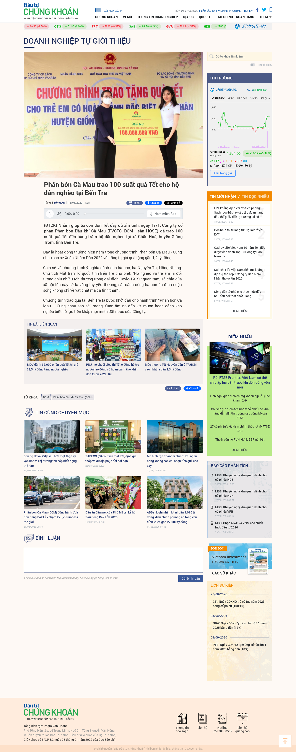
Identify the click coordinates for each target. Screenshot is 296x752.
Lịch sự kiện (222, 585)
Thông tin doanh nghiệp (157, 17)
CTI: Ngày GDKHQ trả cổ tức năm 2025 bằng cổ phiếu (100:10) (239, 603)
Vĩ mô (127, 17)
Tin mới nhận (223, 196)
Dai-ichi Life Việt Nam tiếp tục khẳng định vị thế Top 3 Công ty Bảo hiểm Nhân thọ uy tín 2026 (238, 274)
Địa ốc (188, 17)
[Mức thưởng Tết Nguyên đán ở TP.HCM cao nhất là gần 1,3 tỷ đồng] (172, 345)
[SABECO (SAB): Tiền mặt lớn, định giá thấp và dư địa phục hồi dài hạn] (113, 436)
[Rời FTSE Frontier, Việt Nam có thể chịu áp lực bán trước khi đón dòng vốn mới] (240, 358)
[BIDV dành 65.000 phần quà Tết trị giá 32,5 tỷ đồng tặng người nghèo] (54, 345)
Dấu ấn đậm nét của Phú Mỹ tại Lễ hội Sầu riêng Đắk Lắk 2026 (110, 514)
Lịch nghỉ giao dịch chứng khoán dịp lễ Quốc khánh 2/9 (240, 398)
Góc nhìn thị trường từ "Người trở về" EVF (238, 232)
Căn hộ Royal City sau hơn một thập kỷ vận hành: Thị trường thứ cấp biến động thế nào (50, 461)
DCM (46, 397)
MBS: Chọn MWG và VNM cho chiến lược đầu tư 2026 (239, 525)
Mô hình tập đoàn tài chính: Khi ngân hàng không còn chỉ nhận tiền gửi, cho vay (172, 461)
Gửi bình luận (191, 578)
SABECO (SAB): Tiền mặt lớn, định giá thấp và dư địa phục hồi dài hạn (111, 458)
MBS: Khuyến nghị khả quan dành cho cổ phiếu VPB (241, 509)
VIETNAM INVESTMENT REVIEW (235, 10)
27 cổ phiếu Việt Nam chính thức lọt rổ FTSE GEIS (240, 428)
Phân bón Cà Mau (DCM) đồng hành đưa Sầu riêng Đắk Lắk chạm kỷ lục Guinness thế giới (51, 517)
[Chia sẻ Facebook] (256, 9)
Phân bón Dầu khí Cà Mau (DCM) (73, 397)
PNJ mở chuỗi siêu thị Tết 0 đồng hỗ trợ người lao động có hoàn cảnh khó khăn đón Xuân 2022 (112, 369)
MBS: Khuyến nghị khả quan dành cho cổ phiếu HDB (241, 477)
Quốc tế (205, 17)
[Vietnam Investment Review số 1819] (258, 561)
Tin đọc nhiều (255, 196)
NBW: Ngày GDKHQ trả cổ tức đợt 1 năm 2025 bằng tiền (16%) (240, 625)
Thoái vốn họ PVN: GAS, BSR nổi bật (240, 439)
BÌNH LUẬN (48, 538)
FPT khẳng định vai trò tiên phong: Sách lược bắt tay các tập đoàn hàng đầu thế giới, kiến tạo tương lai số (238, 212)
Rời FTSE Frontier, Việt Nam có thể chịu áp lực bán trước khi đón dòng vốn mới (240, 382)
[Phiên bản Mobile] (269, 9)
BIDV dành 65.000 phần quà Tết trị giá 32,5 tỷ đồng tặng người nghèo (52, 366)
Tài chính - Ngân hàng (235, 17)
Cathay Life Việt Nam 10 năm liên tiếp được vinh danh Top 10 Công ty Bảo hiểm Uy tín (239, 251)
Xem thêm (239, 311)
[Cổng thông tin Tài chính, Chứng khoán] (51, 11)
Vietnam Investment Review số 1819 (229, 559)
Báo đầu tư (208, 10)
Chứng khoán (106, 17)
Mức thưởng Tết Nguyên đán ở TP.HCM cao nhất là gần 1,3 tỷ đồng (171, 366)
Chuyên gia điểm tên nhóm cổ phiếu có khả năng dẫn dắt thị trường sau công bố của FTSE (240, 413)
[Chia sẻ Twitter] (262, 9)
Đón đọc (217, 548)
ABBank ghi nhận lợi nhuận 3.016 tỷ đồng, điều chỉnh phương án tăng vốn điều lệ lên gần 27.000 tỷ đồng (172, 517)
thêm (263, 17)
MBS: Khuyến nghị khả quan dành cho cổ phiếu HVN (241, 493)
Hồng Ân (59, 202)
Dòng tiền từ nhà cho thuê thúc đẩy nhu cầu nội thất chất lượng (237, 294)
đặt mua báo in (113, 10)
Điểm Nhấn (240, 336)
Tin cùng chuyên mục (62, 412)
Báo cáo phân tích (229, 465)
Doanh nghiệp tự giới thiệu (77, 41)
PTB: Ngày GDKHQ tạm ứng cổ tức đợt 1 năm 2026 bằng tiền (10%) (239, 647)
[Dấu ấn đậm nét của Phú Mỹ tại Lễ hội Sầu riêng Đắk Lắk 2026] (113, 492)
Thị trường (221, 78)
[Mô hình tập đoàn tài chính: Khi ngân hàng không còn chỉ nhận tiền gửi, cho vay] (175, 436)
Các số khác (224, 573)
